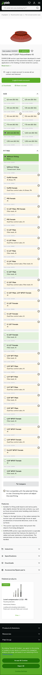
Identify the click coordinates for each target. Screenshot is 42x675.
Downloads (7, 85)
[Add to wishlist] (32, 51)
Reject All (21, 666)
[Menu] (39, 2)
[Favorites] (29, 2)
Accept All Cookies (20, 660)
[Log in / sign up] (34, 2)
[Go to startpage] (6, 2)
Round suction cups (17, 15)
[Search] (37, 8)
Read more (5, 66)
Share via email (22, 85)
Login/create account (21, 80)
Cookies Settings (21, 671)
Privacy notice (8, 654)
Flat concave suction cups (32, 15)
